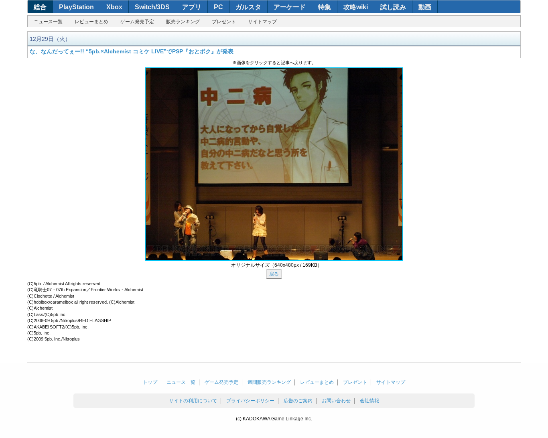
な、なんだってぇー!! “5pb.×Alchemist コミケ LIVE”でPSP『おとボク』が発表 (131, 51)
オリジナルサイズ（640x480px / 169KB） (276, 265)
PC (218, 7)
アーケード (290, 7)
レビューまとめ (91, 21)
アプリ (191, 7)
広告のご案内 (298, 401)
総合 (40, 7)
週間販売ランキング (269, 382)
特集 (324, 7)
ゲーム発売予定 (137, 21)
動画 (424, 7)
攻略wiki (355, 7)
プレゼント (224, 21)
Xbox (114, 7)
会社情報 (369, 401)
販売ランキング (183, 21)
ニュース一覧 (48, 21)
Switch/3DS (152, 7)
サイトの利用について (193, 401)
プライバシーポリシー (250, 401)
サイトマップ (262, 21)
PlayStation (76, 7)
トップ (150, 382)
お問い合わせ (336, 401)
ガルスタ (248, 7)
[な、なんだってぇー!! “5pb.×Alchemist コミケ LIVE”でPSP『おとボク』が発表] (274, 164)
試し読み (393, 7)
